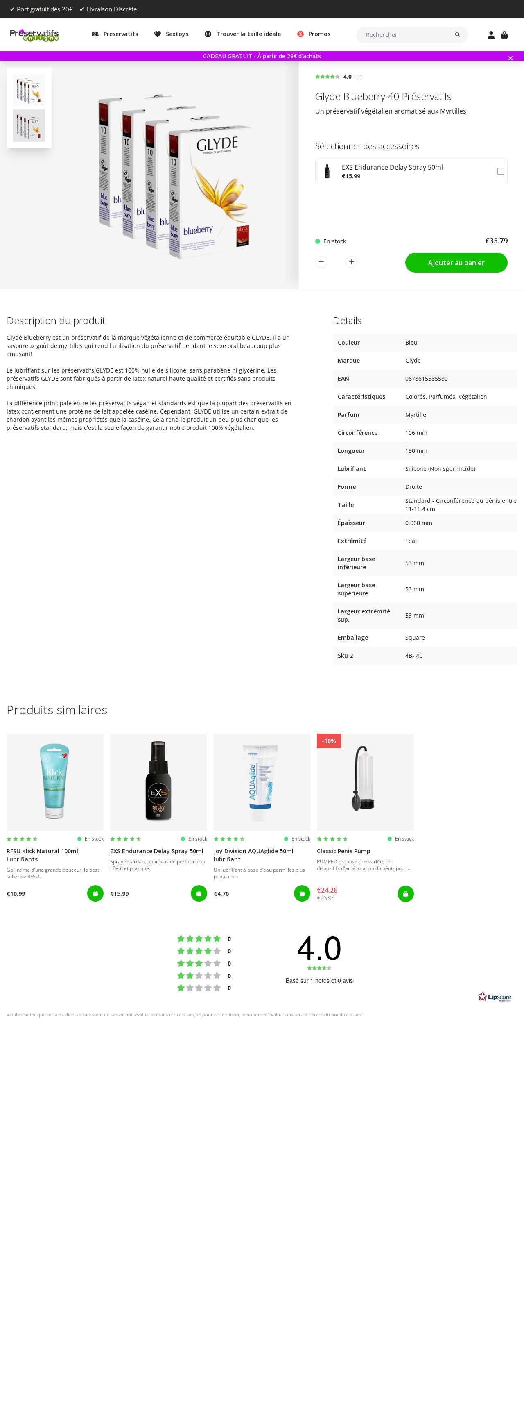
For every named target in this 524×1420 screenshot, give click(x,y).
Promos (319, 34)
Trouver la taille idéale (248, 34)
